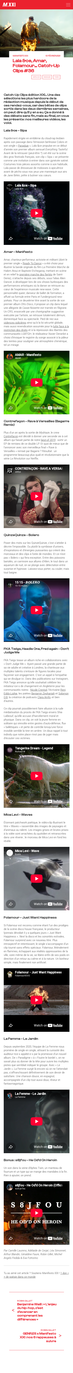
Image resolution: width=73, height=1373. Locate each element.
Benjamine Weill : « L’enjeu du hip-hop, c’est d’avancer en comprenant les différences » (37, 1311)
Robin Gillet (25, 1301)
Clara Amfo (44, 697)
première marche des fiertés (35, 274)
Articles (36, 77)
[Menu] (68, 4)
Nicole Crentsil (38, 689)
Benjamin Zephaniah (43, 693)
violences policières (15, 322)
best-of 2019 (48, 440)
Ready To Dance (32, 263)
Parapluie (23, 145)
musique (47, 77)
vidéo (57, 77)
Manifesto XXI (20, 56)
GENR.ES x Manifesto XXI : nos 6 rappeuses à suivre (38, 1337)
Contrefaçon (11, 436)
